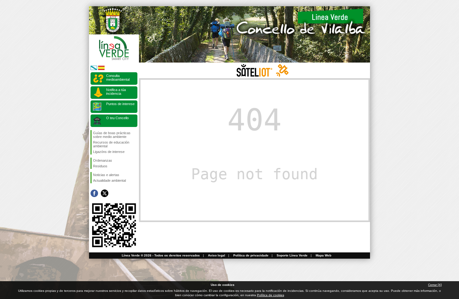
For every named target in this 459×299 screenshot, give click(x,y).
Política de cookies (270, 295)
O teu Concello (117, 118)
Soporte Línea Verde (292, 255)
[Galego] (94, 69)
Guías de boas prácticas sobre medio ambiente (112, 135)
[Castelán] (101, 69)
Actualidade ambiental (109, 180)
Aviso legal (216, 255)
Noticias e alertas (106, 175)
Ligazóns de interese (109, 152)
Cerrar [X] (435, 284)
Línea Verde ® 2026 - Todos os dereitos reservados (161, 255)
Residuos (100, 166)
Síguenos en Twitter (104, 193)
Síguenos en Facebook (94, 193)
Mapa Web (323, 255)
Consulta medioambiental (118, 77)
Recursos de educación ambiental (111, 144)
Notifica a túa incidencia (116, 91)
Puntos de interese (120, 104)
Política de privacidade (251, 255)
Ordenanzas (102, 160)
